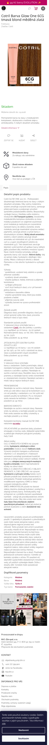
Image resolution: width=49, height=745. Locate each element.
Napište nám (6, 696)
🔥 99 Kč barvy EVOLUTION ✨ (23, 2)
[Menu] (43, 8)
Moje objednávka (8, 706)
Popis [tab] (6, 188)
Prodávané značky (9, 693)
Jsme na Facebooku (13, 668)
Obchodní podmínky (10, 699)
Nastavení (24, 730)
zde (3, 723)
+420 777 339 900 (12, 664)
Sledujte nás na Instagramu (8, 602)
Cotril (15, 328)
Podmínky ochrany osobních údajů (16, 703)
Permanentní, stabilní (24, 587)
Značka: (7, 26)
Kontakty (5, 690)
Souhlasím (23, 738)
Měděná (18, 581)
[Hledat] (29, 8)
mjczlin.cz (9, 672)
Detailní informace (9, 128)
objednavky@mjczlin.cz (15, 660)
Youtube (8, 676)
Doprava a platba (8, 686)
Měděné (18, 577)
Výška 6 (18, 584)
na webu (16, 423)
